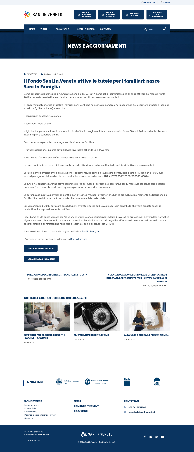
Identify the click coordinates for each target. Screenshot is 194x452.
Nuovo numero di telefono (91, 335)
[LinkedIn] (156, 437)
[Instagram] (145, 437)
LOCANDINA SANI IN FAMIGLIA (41, 259)
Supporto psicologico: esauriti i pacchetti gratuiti (44, 336)
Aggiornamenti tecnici (53, 74)
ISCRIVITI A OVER (134, 14)
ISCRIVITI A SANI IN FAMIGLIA (86, 14)
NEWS (77, 401)
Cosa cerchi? (62, 29)
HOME (32, 29)
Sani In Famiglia (90, 231)
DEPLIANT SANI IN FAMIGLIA (41, 248)
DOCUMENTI (81, 411)
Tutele (44, 29)
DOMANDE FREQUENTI (86, 406)
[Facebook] (150, 437)
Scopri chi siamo (85, 29)
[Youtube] (162, 437)
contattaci (106, 29)
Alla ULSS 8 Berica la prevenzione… (146, 335)
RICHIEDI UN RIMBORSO (157, 14)
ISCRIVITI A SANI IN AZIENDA (110, 14)
